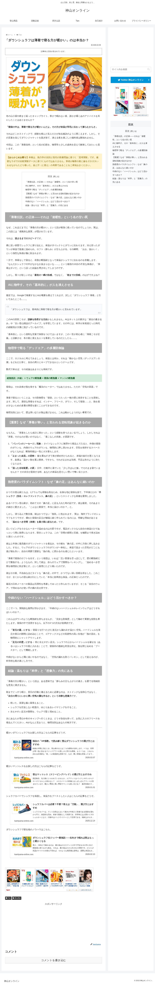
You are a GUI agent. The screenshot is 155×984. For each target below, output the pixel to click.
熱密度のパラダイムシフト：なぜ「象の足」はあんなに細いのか (53, 197)
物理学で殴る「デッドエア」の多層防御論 (43, 189)
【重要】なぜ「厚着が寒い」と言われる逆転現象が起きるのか (52, 193)
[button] (148, 69)
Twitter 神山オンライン (132, 80)
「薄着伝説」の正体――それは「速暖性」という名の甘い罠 (51, 182)
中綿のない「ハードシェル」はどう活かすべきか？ (47, 201)
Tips (9, 898)
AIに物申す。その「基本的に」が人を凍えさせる (46, 186)
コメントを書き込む (53, 960)
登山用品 (18, 898)
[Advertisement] (53, 923)
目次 (50, 176)
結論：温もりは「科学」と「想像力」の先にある (46, 205)
